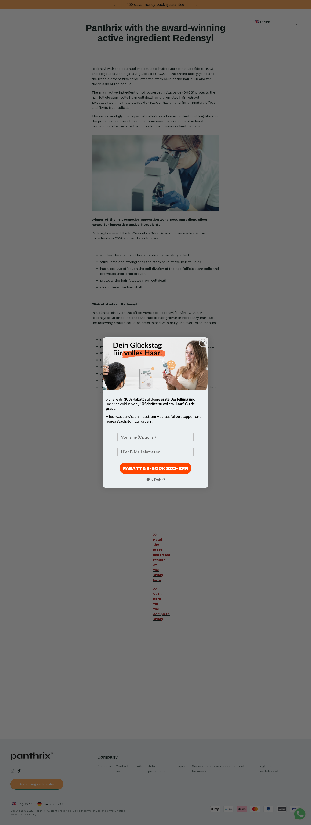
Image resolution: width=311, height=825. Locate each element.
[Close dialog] (203, 343)
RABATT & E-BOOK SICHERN (155, 468)
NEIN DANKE (155, 479)
